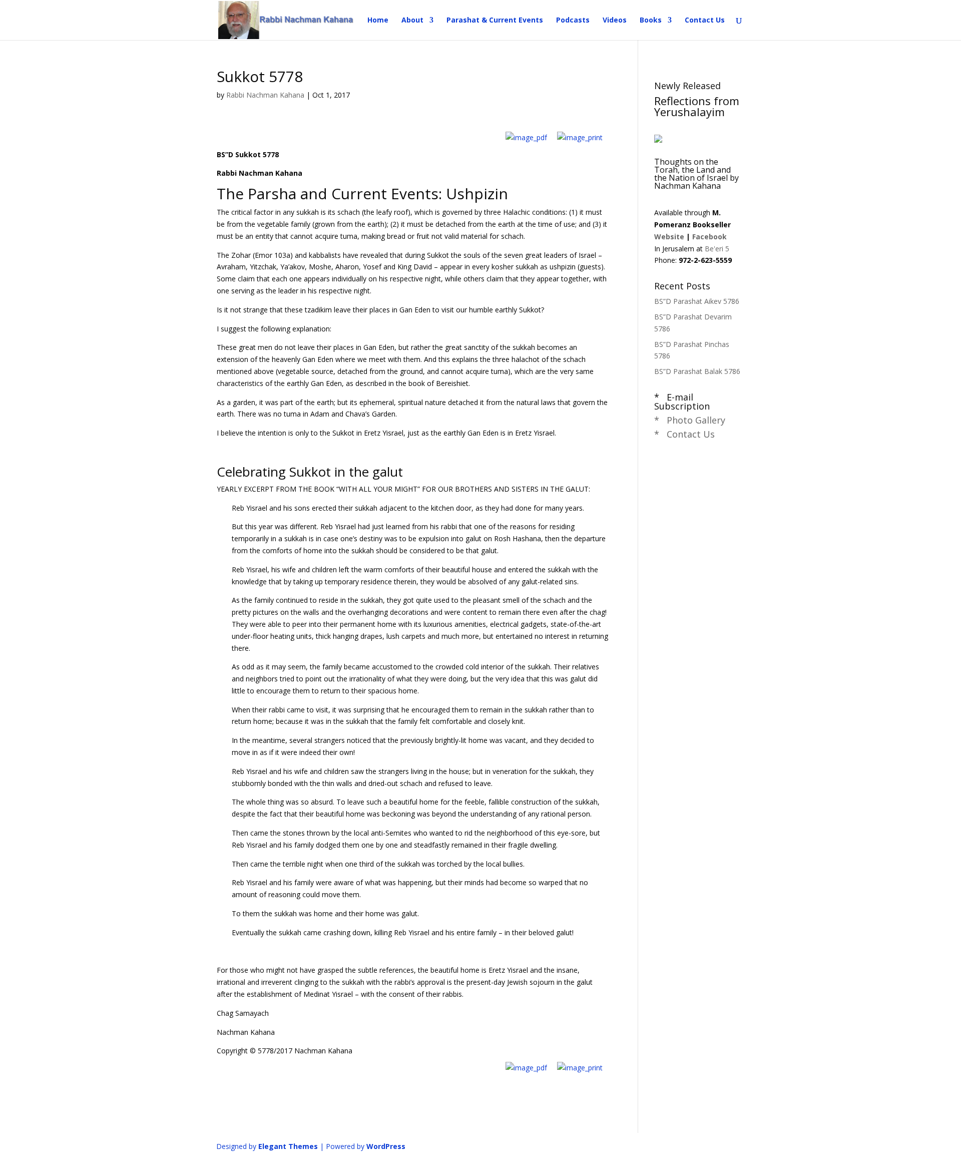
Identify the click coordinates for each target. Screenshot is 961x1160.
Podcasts (573, 21)
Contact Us (705, 21)
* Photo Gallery (689, 420)
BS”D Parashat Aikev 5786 (696, 301)
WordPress (385, 1146)
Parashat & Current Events (494, 21)
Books (651, 21)
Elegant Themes (288, 1146)
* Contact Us (684, 434)
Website (669, 236)
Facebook (709, 236)
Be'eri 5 (717, 248)
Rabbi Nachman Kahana (265, 95)
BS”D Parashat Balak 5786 (697, 371)
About (412, 21)
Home (377, 21)
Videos (615, 21)
